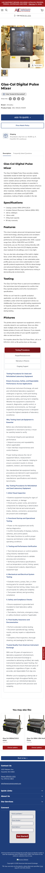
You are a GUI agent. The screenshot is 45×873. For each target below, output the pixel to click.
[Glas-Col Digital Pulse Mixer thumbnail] (4, 73)
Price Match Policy (22, 125)
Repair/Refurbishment (22, 355)
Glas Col (5, 742)
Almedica (10, 105)
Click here (32, 4)
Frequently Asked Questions (22, 153)
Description (7, 153)
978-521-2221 (26, 16)
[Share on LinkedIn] (18, 98)
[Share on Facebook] (10, 98)
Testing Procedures (22, 350)
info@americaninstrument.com (11, 784)
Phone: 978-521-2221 (8, 777)
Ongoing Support (22, 366)
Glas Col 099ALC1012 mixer (11, 739)
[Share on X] (14, 98)
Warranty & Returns (22, 361)
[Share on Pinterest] (22, 98)
